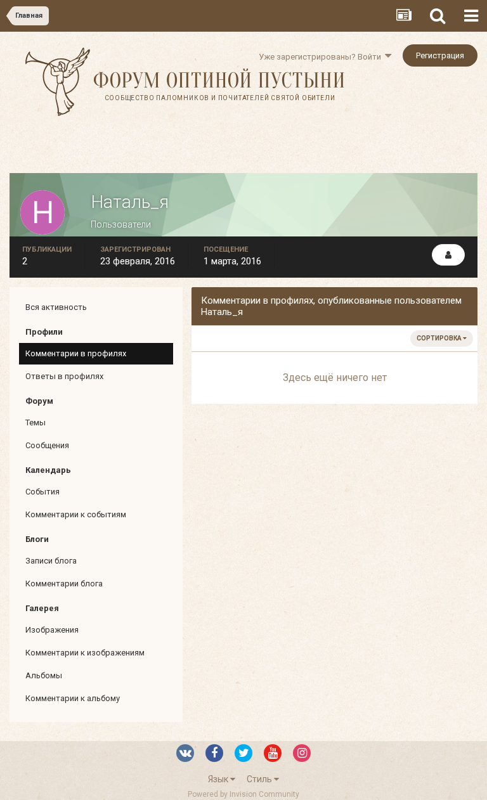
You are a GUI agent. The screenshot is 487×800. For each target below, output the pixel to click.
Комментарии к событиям (75, 514)
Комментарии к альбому (72, 698)
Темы (35, 422)
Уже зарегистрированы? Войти (322, 56)
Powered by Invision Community (243, 794)
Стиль (260, 779)
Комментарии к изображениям (85, 652)
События (42, 491)
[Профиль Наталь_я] (448, 255)
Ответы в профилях (64, 376)
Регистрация (440, 55)
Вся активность (56, 307)
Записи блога (51, 560)
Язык (219, 779)
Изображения (52, 630)
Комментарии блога (64, 583)
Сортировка (440, 338)
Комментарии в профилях (75, 353)
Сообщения (47, 445)
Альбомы (43, 675)
